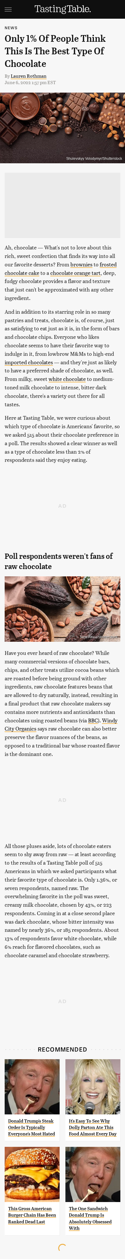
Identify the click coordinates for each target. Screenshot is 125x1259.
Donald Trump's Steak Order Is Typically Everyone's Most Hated (31, 1127)
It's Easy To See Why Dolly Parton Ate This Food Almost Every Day (93, 1127)
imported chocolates (29, 362)
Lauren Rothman (29, 75)
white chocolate (67, 378)
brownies (81, 264)
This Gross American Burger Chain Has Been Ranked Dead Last (32, 1215)
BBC (93, 720)
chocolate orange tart (75, 272)
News (11, 28)
